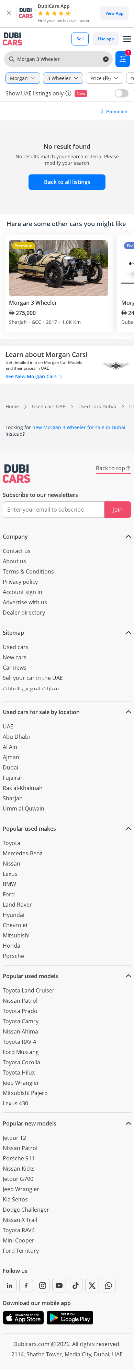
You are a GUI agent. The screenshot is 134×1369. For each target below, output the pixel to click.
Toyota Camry (20, 1021)
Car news (14, 667)
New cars (14, 657)
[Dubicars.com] (16, 473)
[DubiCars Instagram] (42, 1285)
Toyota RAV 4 (19, 1041)
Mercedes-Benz (22, 853)
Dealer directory (24, 612)
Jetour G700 (18, 1179)
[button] (8, 13)
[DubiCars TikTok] (75, 1285)
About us (14, 561)
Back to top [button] (110, 468)
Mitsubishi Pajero (25, 1093)
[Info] (68, 93)
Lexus (10, 874)
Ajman (11, 757)
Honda (11, 945)
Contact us (17, 551)
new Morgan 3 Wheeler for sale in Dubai (78, 427)
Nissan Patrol (20, 1000)
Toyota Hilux (19, 1072)
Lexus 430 (15, 1103)
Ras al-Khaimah (23, 788)
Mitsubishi (16, 935)
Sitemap (13, 632)
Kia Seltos (15, 1199)
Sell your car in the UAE (33, 678)
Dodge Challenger (26, 1209)
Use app (106, 39)
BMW (9, 884)
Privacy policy (20, 581)
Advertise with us (25, 602)
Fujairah (13, 777)
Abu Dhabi (16, 736)
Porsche (13, 956)
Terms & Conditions (28, 571)
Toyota (11, 843)
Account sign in (22, 592)
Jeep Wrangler (21, 1083)
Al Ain (10, 747)
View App (114, 13)
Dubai (10, 767)
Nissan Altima (20, 1031)
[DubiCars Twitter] (92, 1285)
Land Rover (17, 904)
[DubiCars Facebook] (26, 1285)
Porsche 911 (19, 1158)
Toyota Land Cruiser (29, 990)
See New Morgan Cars (31, 376)
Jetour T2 (14, 1138)
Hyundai (13, 915)
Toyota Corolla (21, 1062)
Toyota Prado (20, 1011)
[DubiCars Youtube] (59, 1285)
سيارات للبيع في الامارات (31, 689)
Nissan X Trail (20, 1220)
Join (118, 509)
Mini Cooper (18, 1240)
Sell (80, 39)
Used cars (16, 647)
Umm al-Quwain (23, 808)
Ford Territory (21, 1250)
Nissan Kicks (19, 1168)
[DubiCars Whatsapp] (108, 1285)
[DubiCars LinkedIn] (9, 1285)
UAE (8, 726)
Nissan (11, 863)
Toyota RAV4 (19, 1230)
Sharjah (13, 798)
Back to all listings (67, 182)
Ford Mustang (21, 1052)
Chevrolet (15, 925)
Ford (9, 894)
